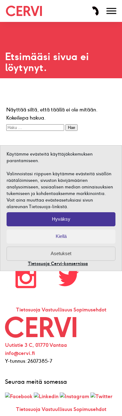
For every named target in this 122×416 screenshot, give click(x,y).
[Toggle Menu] (111, 11)
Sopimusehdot (90, 310)
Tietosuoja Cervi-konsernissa (58, 263)
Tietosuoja (28, 310)
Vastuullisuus (57, 310)
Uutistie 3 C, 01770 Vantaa (36, 345)
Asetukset (61, 253)
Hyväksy (61, 219)
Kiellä (61, 236)
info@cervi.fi (20, 353)
